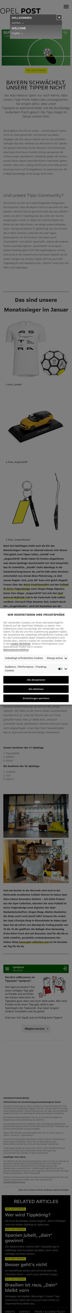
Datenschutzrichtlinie (16, 650)
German (18, 23)
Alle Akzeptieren (36, 679)
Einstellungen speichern (36, 698)
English (17, 33)
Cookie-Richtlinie (20, 643)
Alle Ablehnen (36, 689)
